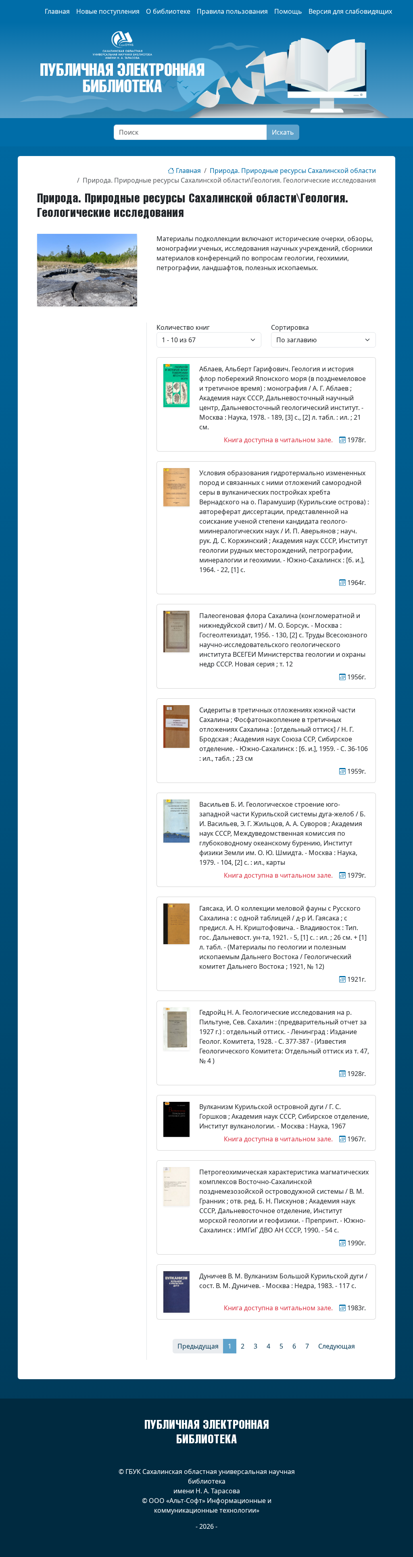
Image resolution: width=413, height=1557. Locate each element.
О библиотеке (168, 11)
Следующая (336, 1346)
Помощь (288, 11)
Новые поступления (108, 11)
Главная (57, 11)
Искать (283, 132)
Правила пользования (232, 11)
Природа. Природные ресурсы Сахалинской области (293, 170)
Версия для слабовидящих (350, 11)
